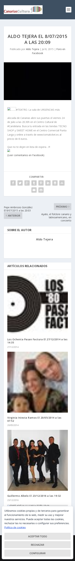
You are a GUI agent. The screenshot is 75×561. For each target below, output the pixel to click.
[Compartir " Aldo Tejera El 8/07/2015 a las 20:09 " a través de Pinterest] (41, 182)
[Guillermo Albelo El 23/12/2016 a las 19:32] (37, 460)
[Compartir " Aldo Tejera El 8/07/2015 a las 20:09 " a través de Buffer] (54, 182)
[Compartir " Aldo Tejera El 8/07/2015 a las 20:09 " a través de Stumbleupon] (61, 182)
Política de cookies (15, 527)
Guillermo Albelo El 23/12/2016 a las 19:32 (34, 495)
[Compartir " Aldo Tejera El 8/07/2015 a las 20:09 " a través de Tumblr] (34, 182)
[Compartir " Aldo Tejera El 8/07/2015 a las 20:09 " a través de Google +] (27, 182)
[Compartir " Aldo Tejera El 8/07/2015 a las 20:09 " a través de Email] (34, 189)
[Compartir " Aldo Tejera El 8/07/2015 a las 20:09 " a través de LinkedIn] (47, 182)
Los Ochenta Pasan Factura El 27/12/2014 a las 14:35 (37, 341)
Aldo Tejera (32, 49)
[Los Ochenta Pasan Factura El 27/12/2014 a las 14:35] (37, 303)
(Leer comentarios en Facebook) (25, 155)
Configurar (37, 553)
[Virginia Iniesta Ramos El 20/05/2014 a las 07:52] (37, 382)
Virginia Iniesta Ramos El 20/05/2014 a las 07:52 (34, 419)
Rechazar (37, 544)
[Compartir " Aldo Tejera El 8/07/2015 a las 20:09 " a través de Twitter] (20, 182)
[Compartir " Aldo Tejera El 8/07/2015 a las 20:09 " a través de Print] (41, 189)
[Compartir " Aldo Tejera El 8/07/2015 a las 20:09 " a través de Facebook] (13, 182)
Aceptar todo (37, 536)
